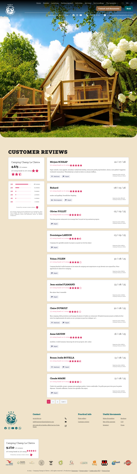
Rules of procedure (108, 418)
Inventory (106, 425)
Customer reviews (83, 422)
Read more (56, 176)
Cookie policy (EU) (94, 471)
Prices (122, 425)
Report (67, 176)
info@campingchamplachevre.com (120, 15)
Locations (55, 3)
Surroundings (98, 3)
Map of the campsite (109, 422)
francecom (75, 471)
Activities (78, 3)
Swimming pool (67, 3)
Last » (64, 402)
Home (38, 3)
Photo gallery (82, 418)
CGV (122, 422)
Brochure (123, 418)
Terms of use (106, 471)
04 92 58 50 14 (95, 15)
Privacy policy (83, 471)
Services (88, 3)
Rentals (46, 3)
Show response (58, 200)
